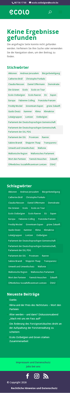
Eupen (53, 95)
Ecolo (25, 89)
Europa (11, 100)
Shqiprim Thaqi (32, 142)
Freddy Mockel (15, 105)
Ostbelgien (41, 116)
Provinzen (34, 137)
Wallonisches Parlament (42, 153)
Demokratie (53, 84)
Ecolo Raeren (34, 95)
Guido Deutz (14, 111)
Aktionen (12, 73)
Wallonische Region (17, 153)
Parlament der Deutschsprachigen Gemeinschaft (32, 122)
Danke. (13, 299)
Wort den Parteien (17, 159)
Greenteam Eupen (34, 105)
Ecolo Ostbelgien (16, 95)
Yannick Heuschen (38, 159)
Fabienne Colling (27, 100)
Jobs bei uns (33, 366)
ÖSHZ (53, 164)
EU (45, 95)
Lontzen (29, 116)
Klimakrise (49, 111)
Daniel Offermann (36, 84)
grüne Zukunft (53, 105)
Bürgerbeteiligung (51, 73)
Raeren (45, 137)
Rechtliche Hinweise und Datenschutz (34, 388)
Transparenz (50, 142)
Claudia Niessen (16, 84)
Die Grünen (13, 89)
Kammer (28, 111)
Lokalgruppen (15, 116)
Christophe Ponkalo (35, 78)
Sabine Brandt (15, 142)
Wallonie (42, 148)
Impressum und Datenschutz (33, 362)
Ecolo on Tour (38, 89)
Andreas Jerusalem (29, 73)
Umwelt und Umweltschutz (21, 148)
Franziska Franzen (47, 100)
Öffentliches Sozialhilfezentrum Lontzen (27, 164)
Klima (38, 111)
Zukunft (53, 159)
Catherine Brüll (15, 78)
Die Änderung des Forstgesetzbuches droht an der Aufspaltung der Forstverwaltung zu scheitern (35, 327)
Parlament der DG (17, 137)
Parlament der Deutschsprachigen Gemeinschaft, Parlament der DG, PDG (32, 129)
